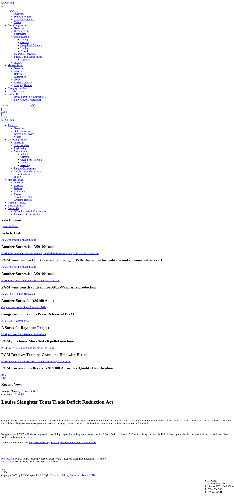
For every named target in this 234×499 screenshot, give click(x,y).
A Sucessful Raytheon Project (16, 321)
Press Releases (21, 394)
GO (33, 105)
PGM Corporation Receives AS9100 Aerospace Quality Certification (36, 361)
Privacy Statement (71, 475)
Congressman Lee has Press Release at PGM (23, 307)
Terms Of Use (89, 475)
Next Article (7, 461)
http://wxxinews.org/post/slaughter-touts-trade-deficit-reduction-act (62, 442)
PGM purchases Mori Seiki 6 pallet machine (23, 334)
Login (4, 111)
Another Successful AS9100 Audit (18, 240)
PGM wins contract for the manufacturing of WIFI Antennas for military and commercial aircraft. (50, 253)
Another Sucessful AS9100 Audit (18, 294)
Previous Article (9, 458)
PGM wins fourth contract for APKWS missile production (30, 280)
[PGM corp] (7, 2)
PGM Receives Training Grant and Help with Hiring (27, 348)
